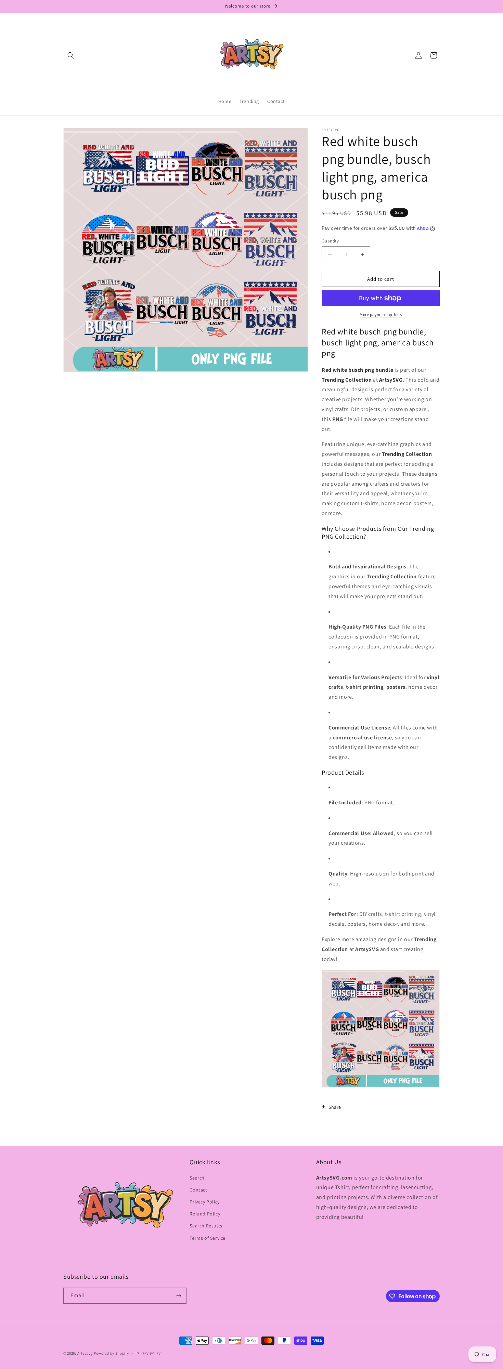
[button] (70, 55)
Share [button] (334, 1107)
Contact (198, 1190)
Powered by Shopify (111, 1353)
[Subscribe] (178, 1296)
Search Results (206, 1226)
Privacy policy (148, 1353)
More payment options (381, 314)
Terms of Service (207, 1238)
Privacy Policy (204, 1202)
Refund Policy (205, 1214)
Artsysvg (85, 1353)
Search (197, 1178)
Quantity (330, 241)
